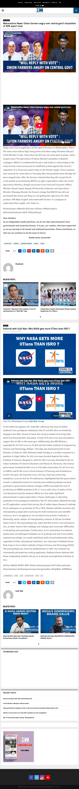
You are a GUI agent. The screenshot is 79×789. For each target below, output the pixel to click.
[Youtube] (48, 777)
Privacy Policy (28, 2)
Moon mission (29, 575)
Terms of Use (37, 2)
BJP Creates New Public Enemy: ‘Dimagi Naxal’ (18, 718)
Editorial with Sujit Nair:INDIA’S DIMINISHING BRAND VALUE (57, 637)
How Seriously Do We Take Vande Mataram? (17, 699)
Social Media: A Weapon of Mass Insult (16, 703)
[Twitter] (36, 777)
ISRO (21, 575)
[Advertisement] (39, 90)
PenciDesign (57, 787)
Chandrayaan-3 (8, 575)
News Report (6, 20)
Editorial (6, 325)
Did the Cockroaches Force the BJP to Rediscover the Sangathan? (25, 713)
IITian (16, 575)
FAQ (60, 2)
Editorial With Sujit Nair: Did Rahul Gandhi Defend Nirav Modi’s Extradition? (18, 637)
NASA (37, 575)
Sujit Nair (7, 331)
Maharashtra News (26, 243)
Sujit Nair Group (36, 421)
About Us (20, 2)
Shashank (7, 29)
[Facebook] (31, 777)
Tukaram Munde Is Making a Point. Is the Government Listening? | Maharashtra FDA (30, 708)
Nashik (36, 243)
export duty (7, 243)
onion (42, 243)
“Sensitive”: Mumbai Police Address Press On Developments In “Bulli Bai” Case (19, 310)
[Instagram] (42, 777)
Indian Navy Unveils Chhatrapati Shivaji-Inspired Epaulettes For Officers (58, 310)
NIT (41, 575)
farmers (16, 243)
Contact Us (54, 2)
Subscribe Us (46, 2)
